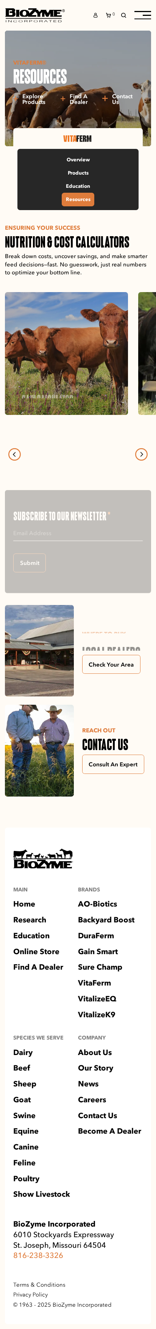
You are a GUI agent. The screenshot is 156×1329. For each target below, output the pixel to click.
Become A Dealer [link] (109, 1157)
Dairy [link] (23, 1078)
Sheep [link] (24, 1110)
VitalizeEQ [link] (97, 1024)
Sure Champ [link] (100, 993)
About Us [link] (95, 1078)
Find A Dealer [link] (38, 993)
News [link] (88, 1110)
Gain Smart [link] (98, 977)
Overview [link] (78, 159)
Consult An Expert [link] (113, 789)
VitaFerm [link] (94, 1009)
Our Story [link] (95, 1094)
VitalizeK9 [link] (96, 1040)
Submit (29, 588)
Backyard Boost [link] (106, 946)
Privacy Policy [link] (30, 1320)
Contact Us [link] (97, 1141)
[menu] (142, 15)
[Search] (123, 15)
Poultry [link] (26, 1204)
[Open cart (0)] (109, 15)
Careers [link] (92, 1125)
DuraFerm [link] (96, 961)
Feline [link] (24, 1188)
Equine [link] (26, 1157)
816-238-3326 (38, 1281)
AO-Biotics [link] (97, 930)
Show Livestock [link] (41, 1220)
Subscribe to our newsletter (62, 516)
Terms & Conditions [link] (39, 1310)
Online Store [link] (36, 977)
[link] (35, 15)
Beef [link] (21, 1094)
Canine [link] (26, 1173)
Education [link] (78, 186)
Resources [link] (78, 199)
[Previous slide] (14, 454)
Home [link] (24, 930)
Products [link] (78, 173)
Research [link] (29, 946)
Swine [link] (24, 1141)
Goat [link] (22, 1125)
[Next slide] (141, 454)
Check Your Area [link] (111, 689)
